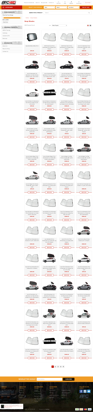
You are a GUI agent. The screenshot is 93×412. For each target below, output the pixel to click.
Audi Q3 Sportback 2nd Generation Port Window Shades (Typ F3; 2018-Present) (49, 296)
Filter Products (9, 12)
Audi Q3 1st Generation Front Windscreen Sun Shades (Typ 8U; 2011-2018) (66, 268)
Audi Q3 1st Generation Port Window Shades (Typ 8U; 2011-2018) (84, 268)
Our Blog (21, 395)
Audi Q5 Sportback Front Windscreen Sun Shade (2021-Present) (84, 351)
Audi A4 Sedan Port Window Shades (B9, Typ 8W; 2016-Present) (84, 130)
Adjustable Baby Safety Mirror (32, 45)
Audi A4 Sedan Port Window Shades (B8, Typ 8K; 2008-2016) (67, 130)
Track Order (4, 393)
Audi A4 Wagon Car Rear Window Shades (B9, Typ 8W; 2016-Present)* (84, 158)
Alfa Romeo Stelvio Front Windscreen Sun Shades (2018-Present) (66, 47)
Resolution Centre (5, 396)
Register (71, 3)
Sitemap (36, 401)
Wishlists (59, 3)
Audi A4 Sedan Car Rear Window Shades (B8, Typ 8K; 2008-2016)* (32, 130)
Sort (50, 25)
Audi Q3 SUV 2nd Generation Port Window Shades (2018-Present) (84, 296)
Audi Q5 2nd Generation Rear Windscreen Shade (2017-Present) (49, 351)
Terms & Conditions (36, 391)
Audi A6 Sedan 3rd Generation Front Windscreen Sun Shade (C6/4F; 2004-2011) (32, 213)
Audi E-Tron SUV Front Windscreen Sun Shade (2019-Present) (66, 241)
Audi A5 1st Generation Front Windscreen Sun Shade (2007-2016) (49, 185)
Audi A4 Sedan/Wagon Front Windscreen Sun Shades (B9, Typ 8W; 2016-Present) (49, 158)
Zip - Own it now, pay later (6, 391)
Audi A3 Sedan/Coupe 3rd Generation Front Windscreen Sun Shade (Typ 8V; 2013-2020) (67, 103)
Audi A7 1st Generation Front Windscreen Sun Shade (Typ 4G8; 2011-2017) (66, 213)
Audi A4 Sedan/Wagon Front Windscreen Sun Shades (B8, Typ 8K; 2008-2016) (32, 158)
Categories (9, 7)
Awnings (51, 392)
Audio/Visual (52, 390)
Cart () (88, 2)
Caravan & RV (6, 35)
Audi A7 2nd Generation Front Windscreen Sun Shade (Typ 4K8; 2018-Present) (83, 213)
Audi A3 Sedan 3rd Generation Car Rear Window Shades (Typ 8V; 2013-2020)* (84, 75)
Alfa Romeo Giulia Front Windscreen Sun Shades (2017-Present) (49, 47)
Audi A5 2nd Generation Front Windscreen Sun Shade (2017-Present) (66, 185)
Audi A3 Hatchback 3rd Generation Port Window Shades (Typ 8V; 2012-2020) (66, 75)
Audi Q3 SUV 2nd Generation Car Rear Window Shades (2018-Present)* (66, 296)
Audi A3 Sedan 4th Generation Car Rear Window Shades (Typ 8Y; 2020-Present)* (49, 103)
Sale (62, 397)
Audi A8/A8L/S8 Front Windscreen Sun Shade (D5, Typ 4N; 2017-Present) (49, 241)
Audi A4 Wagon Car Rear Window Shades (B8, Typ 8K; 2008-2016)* (67, 158)
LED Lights (64, 395)
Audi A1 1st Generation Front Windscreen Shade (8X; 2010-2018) (84, 47)
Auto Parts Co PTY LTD (15, 409)
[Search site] (89, 13)
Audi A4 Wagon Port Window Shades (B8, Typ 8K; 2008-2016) (32, 185)
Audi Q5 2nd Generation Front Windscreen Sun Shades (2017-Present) (32, 351)
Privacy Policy (37, 393)
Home (20, 390)
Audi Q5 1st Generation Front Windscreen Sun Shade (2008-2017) (66, 323)
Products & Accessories (29, 2)
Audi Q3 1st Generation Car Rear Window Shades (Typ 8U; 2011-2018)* (49, 268)
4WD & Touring (6, 30)
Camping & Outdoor (54, 395)
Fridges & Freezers (65, 390)
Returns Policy (6, 48)
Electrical (5, 38)
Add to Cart (32, 54)
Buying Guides (44, 2)
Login (65, 3)
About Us (38, 2)
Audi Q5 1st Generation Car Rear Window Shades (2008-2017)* (49, 323)
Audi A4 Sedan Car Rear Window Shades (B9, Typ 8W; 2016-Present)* (49, 130)
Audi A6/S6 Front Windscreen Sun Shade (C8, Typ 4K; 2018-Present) (49, 213)
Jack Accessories (65, 392)
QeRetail (47, 409)
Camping (5, 33)
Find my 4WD (85, 7)
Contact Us (51, 2)
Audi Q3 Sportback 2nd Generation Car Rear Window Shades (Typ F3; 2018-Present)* (32, 296)
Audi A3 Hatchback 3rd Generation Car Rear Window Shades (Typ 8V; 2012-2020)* (32, 75)
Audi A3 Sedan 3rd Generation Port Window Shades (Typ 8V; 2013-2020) (32, 103)
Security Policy (37, 398)
